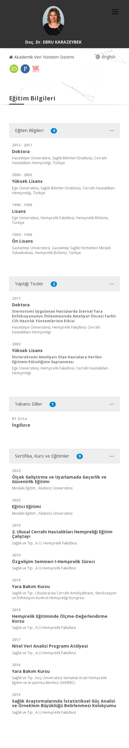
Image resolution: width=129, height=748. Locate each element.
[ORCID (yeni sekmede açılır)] (14, 68)
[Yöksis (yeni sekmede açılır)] (35, 68)
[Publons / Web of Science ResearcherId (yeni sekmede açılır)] (25, 68)
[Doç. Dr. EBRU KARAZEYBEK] (53, 21)
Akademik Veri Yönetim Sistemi (43, 57)
